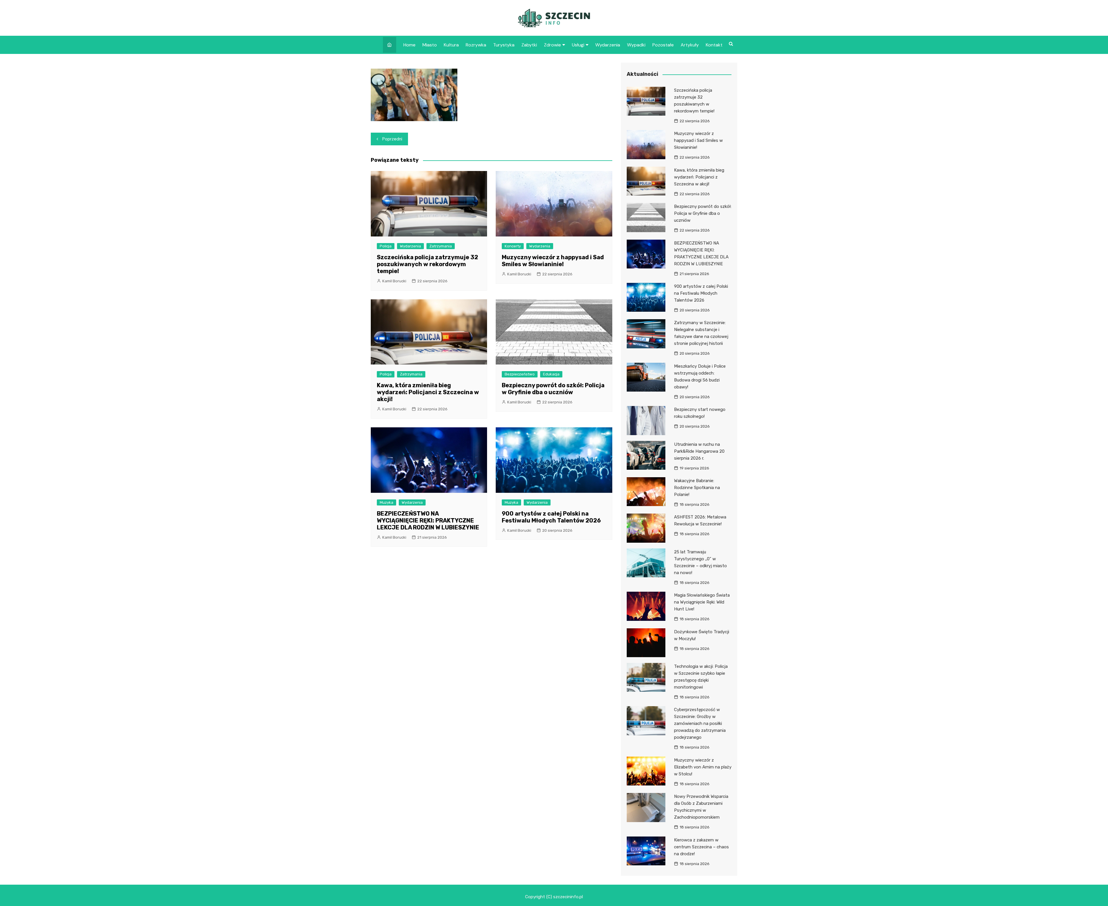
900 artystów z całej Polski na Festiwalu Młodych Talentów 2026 (551, 517)
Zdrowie (552, 45)
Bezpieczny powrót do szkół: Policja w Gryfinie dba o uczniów (553, 389)
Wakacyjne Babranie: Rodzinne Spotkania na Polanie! (697, 487)
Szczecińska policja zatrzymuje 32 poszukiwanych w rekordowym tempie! (427, 264)
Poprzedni (392, 139)
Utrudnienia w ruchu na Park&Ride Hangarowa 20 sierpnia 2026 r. (699, 451)
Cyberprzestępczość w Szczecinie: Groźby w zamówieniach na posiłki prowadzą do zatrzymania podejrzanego (700, 723)
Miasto (429, 45)
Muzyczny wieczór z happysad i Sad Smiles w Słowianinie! (553, 261)
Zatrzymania (440, 246)
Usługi (578, 45)
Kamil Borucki (394, 281)
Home (409, 45)
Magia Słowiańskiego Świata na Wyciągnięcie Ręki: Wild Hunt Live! (702, 602)
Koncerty (513, 246)
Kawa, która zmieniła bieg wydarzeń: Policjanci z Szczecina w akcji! (428, 392)
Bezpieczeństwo (520, 374)
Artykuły (690, 45)
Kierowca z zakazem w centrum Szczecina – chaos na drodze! (701, 846)
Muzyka (386, 502)
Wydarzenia (607, 45)
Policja (386, 246)
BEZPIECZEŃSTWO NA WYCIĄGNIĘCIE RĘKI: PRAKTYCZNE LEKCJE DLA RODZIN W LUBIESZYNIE (428, 520)
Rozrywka (476, 45)
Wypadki (636, 45)
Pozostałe (663, 45)
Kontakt (714, 45)
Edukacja (551, 374)
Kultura (451, 45)
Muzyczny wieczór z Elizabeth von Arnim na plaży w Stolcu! (702, 767)
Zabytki (529, 45)
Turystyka (503, 45)
